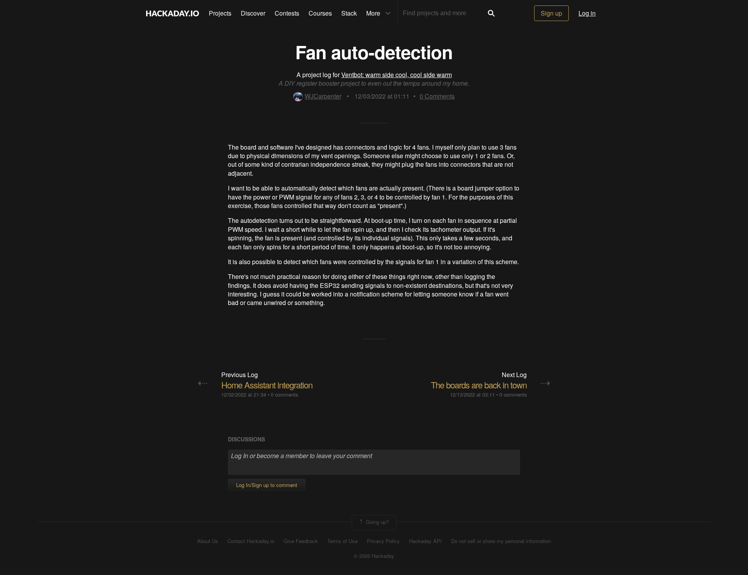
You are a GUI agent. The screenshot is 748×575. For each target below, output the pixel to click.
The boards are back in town (479, 385)
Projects (220, 13)
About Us (207, 541)
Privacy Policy (383, 541)
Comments (437, 96)
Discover (253, 13)
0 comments (284, 394)
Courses (320, 13)
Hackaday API (425, 541)
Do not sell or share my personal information (501, 541)
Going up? (376, 522)
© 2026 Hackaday (374, 555)
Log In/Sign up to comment (266, 485)
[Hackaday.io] (172, 13)
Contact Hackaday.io (251, 541)
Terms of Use (342, 541)
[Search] (491, 13)
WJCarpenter (323, 96)
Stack (349, 13)
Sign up (551, 13)
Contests (287, 13)
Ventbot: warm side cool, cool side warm (396, 74)
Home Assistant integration (266, 385)
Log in (587, 13)
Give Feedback (301, 541)
